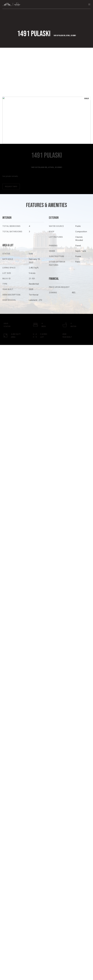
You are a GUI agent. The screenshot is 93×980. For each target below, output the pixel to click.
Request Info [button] (11, 186)
